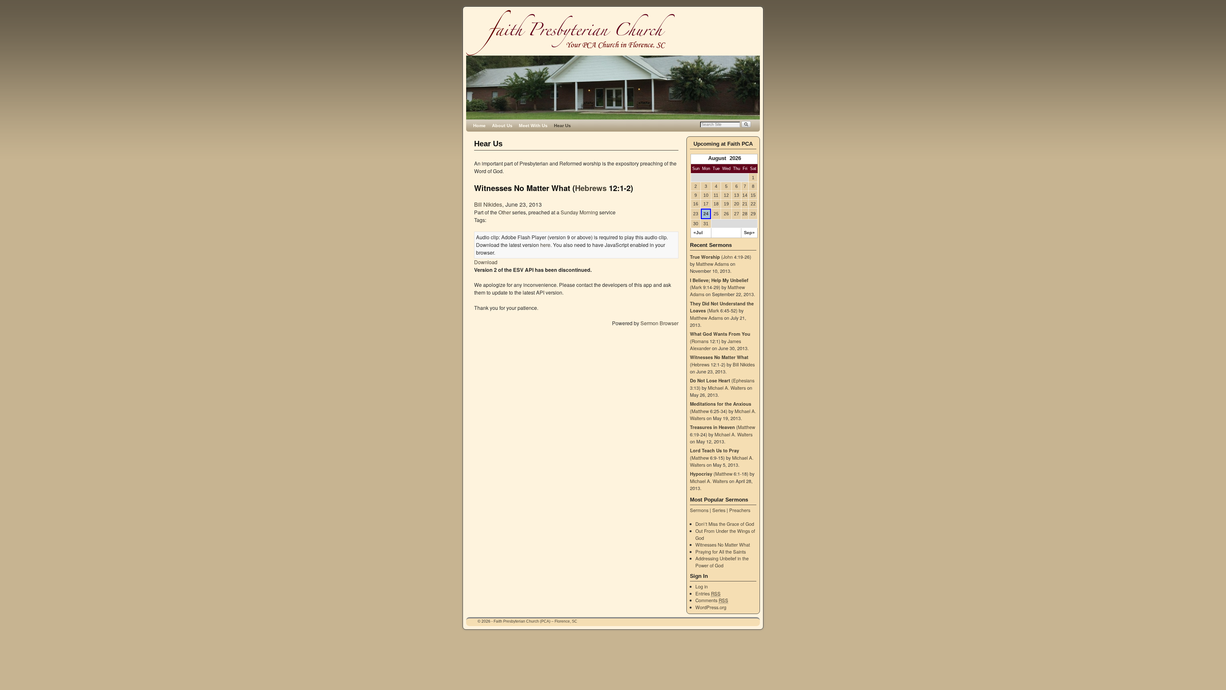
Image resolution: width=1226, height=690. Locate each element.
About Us (502, 125)
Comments (711, 600)
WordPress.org (710, 607)
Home (479, 125)
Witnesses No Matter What (719, 357)
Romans (700, 341)
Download (485, 262)
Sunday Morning (579, 212)
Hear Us (562, 125)
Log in (701, 586)
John (728, 256)
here (545, 245)
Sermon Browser (659, 323)
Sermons (699, 510)
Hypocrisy (701, 474)
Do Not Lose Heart (710, 380)
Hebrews (591, 187)
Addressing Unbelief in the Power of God (722, 562)
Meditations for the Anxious (720, 404)
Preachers (739, 510)
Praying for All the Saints (720, 551)
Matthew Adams (712, 263)
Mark (697, 287)
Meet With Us (533, 125)
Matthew (700, 411)
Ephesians (743, 380)
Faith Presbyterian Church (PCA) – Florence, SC (535, 621)
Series (718, 510)
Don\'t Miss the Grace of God (724, 523)
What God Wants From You (720, 334)
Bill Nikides (488, 204)
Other (504, 212)
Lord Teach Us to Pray (714, 450)
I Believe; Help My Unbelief (719, 280)
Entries (708, 593)
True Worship (705, 257)
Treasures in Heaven (712, 427)
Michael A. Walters (727, 387)
